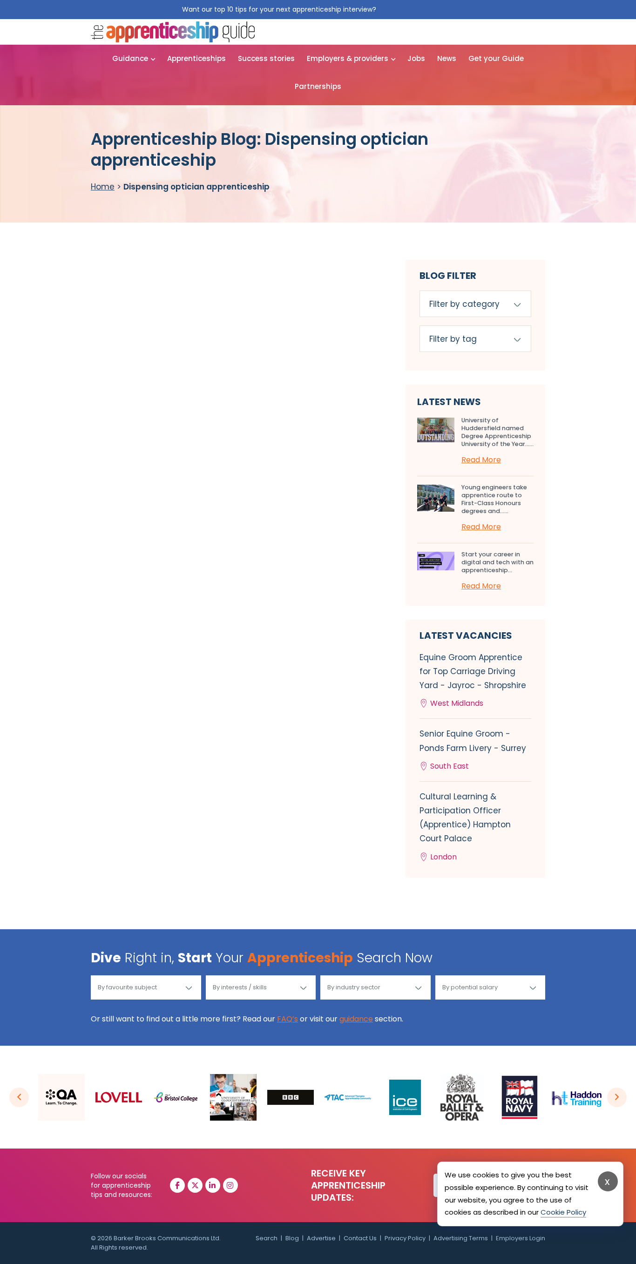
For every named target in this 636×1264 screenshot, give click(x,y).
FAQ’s (287, 1019)
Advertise (321, 1238)
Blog (292, 1238)
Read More (481, 459)
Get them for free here (416, 9)
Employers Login (520, 1238)
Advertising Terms (460, 1238)
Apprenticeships (196, 58)
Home (103, 186)
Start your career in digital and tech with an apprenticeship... (497, 562)
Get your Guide (496, 58)
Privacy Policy (405, 1238)
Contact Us (360, 1238)
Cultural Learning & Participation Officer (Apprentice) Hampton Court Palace (465, 826)
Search (266, 1238)
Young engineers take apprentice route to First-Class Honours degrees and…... (494, 499)
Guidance (130, 58)
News (446, 58)
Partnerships (318, 86)
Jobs (416, 58)
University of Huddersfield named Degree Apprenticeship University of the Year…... (497, 432)
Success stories (266, 58)
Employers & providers (347, 58)
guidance (356, 1019)
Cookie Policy (563, 1212)
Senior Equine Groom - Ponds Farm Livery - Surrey (472, 749)
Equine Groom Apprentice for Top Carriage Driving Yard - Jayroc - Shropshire (472, 680)
